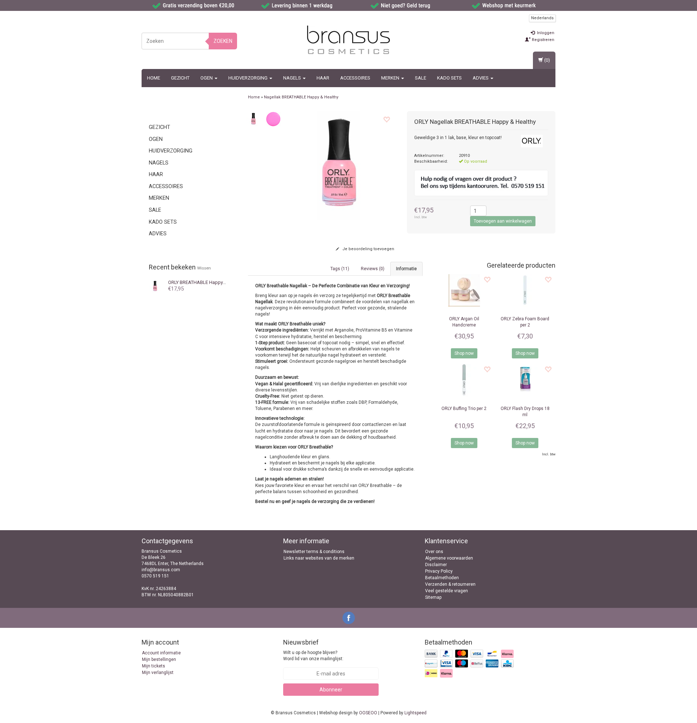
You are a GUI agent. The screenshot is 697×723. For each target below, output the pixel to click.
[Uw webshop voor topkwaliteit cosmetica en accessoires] (348, 40)
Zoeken (222, 41)
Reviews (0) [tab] (372, 268)
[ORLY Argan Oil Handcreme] (463, 290)
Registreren (542, 39)
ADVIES (481, 78)
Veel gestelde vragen (446, 590)
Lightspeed (415, 712)
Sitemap (433, 597)
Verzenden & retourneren (450, 584)
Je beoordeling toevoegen (367, 249)
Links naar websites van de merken (319, 558)
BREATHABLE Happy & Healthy (206, 282)
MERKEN (390, 78)
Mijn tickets (153, 666)
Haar (323, 78)
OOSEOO (368, 712)
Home (153, 78)
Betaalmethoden (442, 577)
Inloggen (545, 33)
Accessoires (355, 78)
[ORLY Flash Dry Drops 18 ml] (524, 380)
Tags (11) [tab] (339, 268)
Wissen (204, 268)
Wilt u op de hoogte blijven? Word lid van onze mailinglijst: (313, 655)
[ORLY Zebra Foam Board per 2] (524, 290)
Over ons (434, 551)
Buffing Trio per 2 (463, 408)
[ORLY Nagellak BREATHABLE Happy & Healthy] (253, 118)
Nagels (292, 78)
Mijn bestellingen (159, 659)
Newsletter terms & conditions (314, 551)
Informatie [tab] (406, 268)
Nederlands (542, 18)
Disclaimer (436, 564)
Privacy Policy (439, 571)
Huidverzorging (248, 78)
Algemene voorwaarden (449, 558)
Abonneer (330, 689)
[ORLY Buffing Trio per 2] (463, 380)
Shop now (464, 353)
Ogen (207, 78)
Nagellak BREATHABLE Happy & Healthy (301, 97)
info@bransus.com (161, 569)
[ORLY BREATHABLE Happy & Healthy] (155, 285)
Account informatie (161, 652)
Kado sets (449, 78)
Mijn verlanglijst (158, 672)
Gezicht (180, 78)
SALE (420, 78)
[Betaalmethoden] (470, 663)
